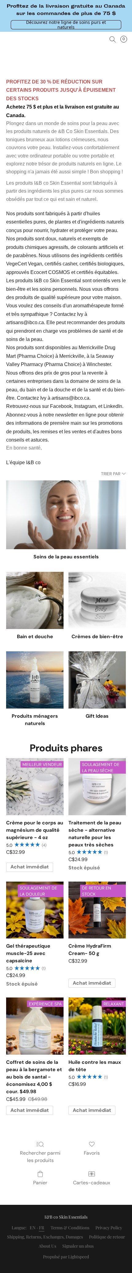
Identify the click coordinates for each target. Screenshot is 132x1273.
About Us (47, 1246)
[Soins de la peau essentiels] (66, 515)
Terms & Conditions (70, 1227)
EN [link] (33, 1227)
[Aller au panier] (125, 39)
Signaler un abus (78, 1246)
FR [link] (42, 1227)
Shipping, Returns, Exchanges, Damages (45, 1237)
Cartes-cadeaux (91, 1182)
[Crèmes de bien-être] (97, 600)
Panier (40, 1182)
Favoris (92, 1153)
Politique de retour (107, 1237)
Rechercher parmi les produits (40, 1157)
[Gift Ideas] (97, 680)
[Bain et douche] (35, 600)
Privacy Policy (108, 1227)
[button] (66, 24)
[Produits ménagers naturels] (35, 680)
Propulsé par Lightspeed (66, 1257)
